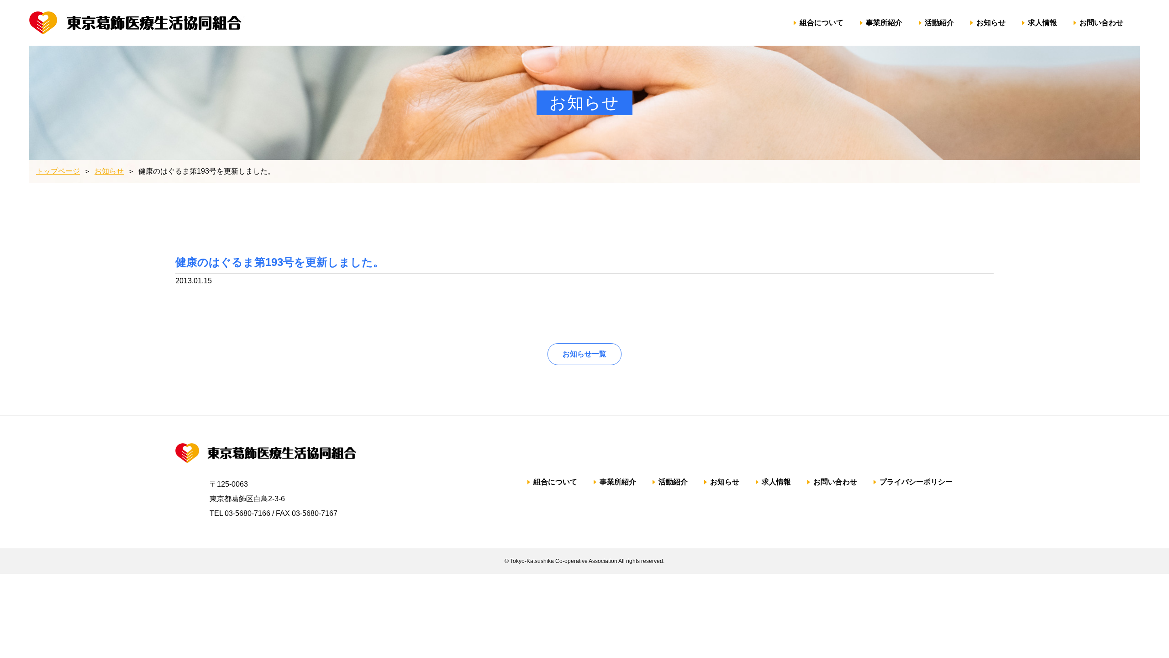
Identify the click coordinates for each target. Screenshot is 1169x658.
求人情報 (1042, 23)
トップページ (58, 171)
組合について (821, 23)
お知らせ (991, 23)
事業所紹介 (884, 23)
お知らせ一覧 (584, 354)
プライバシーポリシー (916, 482)
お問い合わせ (1101, 23)
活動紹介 (939, 23)
